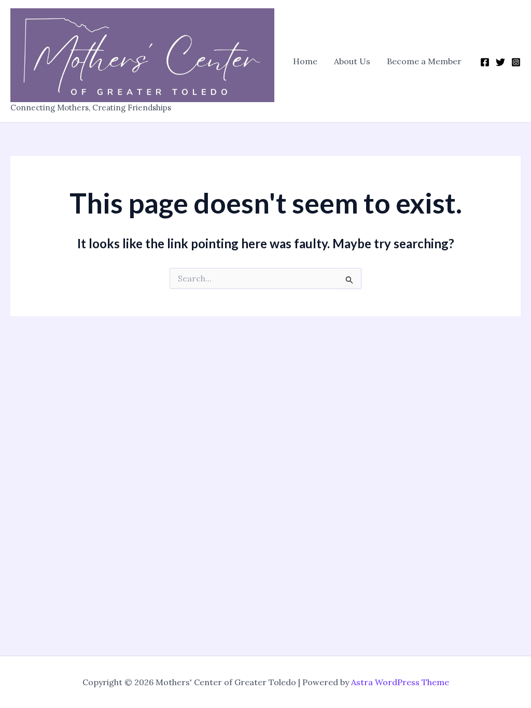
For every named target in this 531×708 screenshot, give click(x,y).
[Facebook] (485, 62)
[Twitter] (500, 62)
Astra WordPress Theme (400, 682)
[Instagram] (516, 62)
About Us (352, 61)
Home (305, 61)
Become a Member (424, 61)
